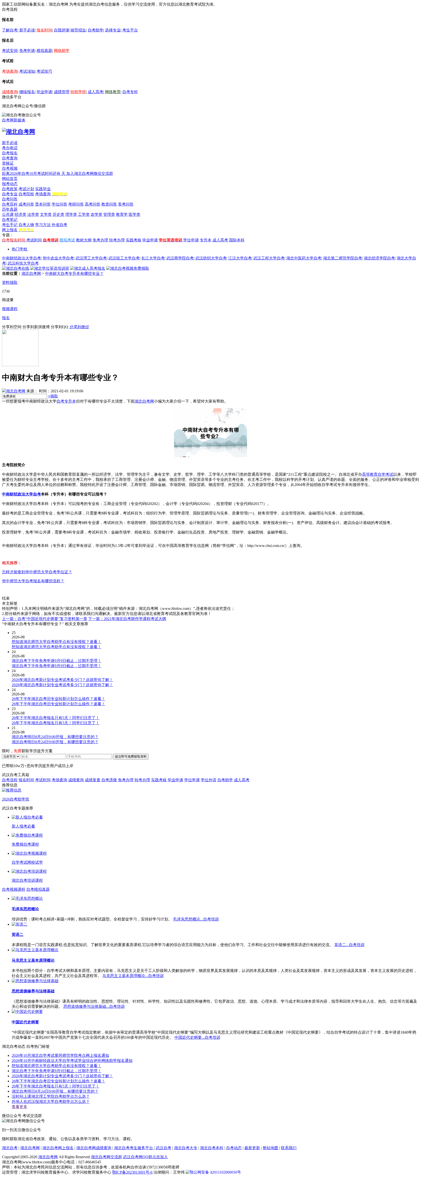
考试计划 (26, 189)
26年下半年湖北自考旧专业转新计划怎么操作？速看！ (58, 1081)
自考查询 (10, 158)
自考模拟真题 (38, 889)
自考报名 (10, 153)
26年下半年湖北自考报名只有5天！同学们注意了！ (55, 1086)
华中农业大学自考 (58, 258)
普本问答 (43, 204)
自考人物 (26, 225)
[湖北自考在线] (15, 268)
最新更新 (252, 1148)
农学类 (96, 214)
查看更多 (19, 1107)
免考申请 (27, 51)
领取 (53, 396)
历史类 (58, 214)
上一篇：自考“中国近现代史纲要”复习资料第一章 (44, 619)
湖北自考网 (31, 273)
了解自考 (10, 30)
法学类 (33, 214)
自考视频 (10, 168)
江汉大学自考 (240, 258)
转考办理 (117, 240)
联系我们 (289, 1148)
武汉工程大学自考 (269, 258)
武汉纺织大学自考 (211, 258)
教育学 (122, 214)
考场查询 (10, 71)
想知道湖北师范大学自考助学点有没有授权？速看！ (56, 1066)
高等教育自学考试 (377, 474)
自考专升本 (66, 401)
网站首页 (10, 179)
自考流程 (10, 780)
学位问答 (59, 204)
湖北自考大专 (185, 1148)
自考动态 (234, 1148)
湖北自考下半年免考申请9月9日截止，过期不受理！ (56, 1071)
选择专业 (113, 30)
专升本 (205, 240)
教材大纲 (84, 240)
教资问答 (109, 204)
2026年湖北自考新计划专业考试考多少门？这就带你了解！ (62, 1076)
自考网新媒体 (13, 120)
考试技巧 (44, 71)
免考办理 (100, 240)
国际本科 (237, 240)
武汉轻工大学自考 (124, 258)
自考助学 (95, 30)
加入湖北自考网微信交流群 (89, 173)
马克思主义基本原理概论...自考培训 (133, 976)
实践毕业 (43, 189)
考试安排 (10, 51)
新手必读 (27, 30)
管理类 (109, 214)
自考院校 (26, 194)
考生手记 (10, 225)
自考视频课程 (13, 889)
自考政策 (10, 189)
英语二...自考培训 (349, 945)
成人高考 (95, 92)
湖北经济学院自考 (379, 258)
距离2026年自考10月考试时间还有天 (34, 173)
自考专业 (10, 194)
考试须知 (27, 71)
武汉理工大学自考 (91, 258)
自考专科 (130, 92)
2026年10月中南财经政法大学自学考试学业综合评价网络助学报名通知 (72, 1060)
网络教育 (113, 92)
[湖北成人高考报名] (87, 268)
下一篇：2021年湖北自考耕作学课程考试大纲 (127, 619)
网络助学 (61, 51)
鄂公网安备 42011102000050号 (215, 1172)
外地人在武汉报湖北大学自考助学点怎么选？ (51, 1101)
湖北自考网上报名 (58, 1148)
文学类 (46, 214)
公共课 (8, 214)
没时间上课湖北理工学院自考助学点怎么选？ (51, 1096)
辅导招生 (78, 30)
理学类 (71, 214)
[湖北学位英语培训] (49, 268)
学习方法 (43, 225)
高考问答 (92, 204)
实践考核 (133, 240)
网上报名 (10, 230)
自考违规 (109, 780)
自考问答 (10, 199)
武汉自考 (163, 1148)
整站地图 (270, 1148)
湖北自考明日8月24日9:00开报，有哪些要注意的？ (55, 1091)
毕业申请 (44, 92)
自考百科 (10, 204)
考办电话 (10, 148)
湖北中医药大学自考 (303, 258)
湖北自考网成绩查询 (93, 1148)
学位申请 (191, 240)
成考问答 (26, 204)
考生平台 (130, 30)
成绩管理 (61, 92)
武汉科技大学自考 (23, 263)
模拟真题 (44, 51)
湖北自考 (10, 1148)
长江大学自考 (153, 258)
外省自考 (59, 225)
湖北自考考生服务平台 (134, 1148)
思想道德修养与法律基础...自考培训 (94, 1006)
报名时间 (44, 30)
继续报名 (27, 92)
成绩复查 (92, 780)
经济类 (20, 214)
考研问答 (76, 204)
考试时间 (34, 240)
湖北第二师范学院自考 (342, 258)
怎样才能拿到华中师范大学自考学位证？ (37, 572)
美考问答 (126, 204)
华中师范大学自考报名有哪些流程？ (33, 581)
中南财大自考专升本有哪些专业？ (74, 273)
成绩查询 (10, 92)
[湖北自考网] (18, 132)
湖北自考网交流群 (106, 1157)
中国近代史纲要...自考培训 (197, 1037)
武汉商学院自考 (180, 258)
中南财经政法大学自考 (21, 258)
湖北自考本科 (211, 1148)
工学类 (84, 214)
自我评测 (61, 30)
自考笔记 (10, 220)
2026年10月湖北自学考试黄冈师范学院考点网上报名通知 (60, 1055)
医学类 (134, 214)
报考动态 (10, 184)
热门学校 (19, 249)
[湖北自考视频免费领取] (127, 268)
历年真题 (10, 209)
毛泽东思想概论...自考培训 (196, 919)
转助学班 (78, 92)
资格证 (8, 163)
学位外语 (208, 780)
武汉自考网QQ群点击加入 (145, 1157)
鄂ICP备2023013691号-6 (132, 1172)
